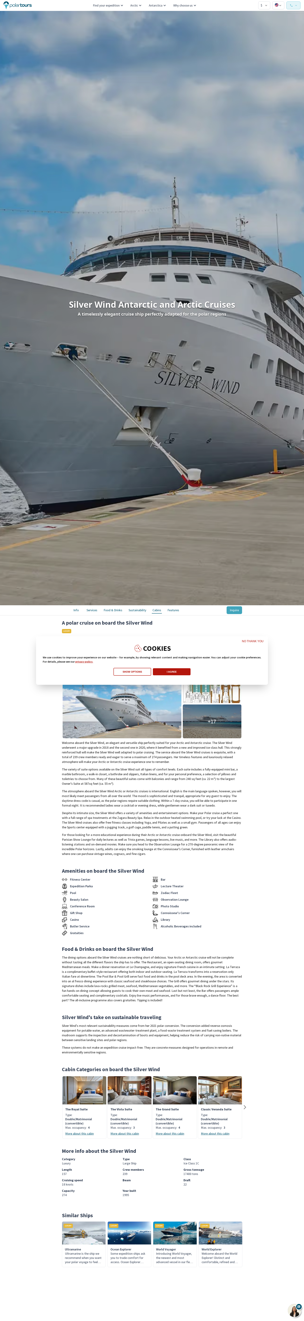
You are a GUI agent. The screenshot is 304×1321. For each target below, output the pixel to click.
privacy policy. (84, 661)
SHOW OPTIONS (132, 671)
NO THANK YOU (253, 641)
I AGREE (172, 671)
